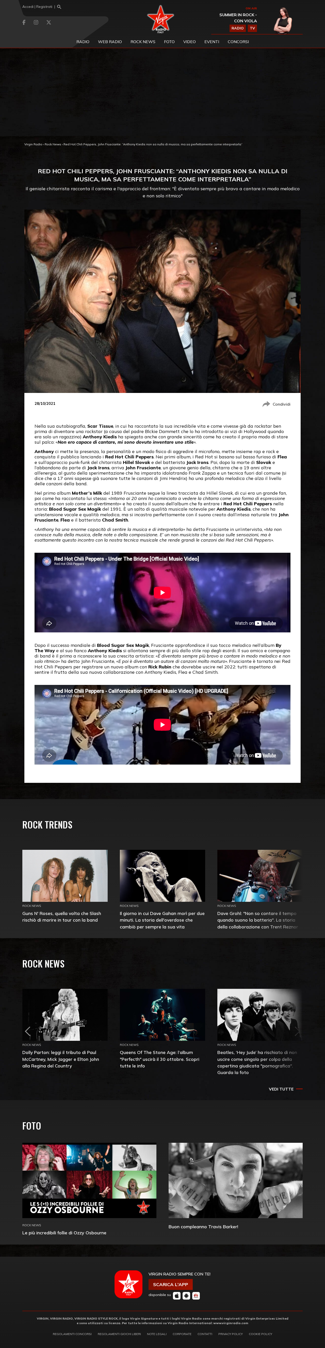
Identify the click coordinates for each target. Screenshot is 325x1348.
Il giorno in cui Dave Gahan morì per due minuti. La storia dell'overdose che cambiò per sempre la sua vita (162, 919)
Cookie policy (260, 1334)
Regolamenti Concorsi (72, 1334)
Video (189, 41)
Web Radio (110, 41)
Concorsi (238, 41)
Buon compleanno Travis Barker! (203, 1227)
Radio (82, 41)
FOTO (169, 41)
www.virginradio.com (230, 1323)
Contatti (205, 1334)
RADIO (238, 28)
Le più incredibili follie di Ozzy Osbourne (64, 1233)
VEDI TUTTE (281, 1089)
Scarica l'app (170, 1284)
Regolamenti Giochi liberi (119, 1334)
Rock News (143, 41)
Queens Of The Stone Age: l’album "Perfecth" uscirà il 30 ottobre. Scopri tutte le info (159, 1058)
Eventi (211, 41)
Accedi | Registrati (37, 6)
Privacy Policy (230, 1334)
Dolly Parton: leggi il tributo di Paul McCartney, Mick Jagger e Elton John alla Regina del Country (60, 1058)
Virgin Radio (33, 144)
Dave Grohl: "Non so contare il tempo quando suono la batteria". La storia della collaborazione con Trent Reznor (257, 919)
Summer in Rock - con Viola (238, 17)
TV (252, 28)
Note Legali (157, 1334)
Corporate (182, 1334)
